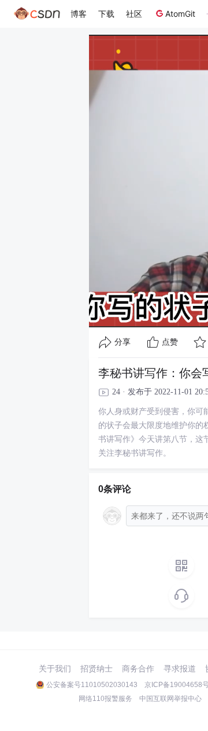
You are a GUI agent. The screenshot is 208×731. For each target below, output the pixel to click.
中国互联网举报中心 (170, 699)
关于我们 (55, 668)
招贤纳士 (96, 668)
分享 (122, 342)
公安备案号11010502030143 (92, 685)
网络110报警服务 (105, 699)
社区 (134, 14)
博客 (78, 14)
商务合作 (138, 668)
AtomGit (180, 14)
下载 (106, 14)
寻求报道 (180, 668)
